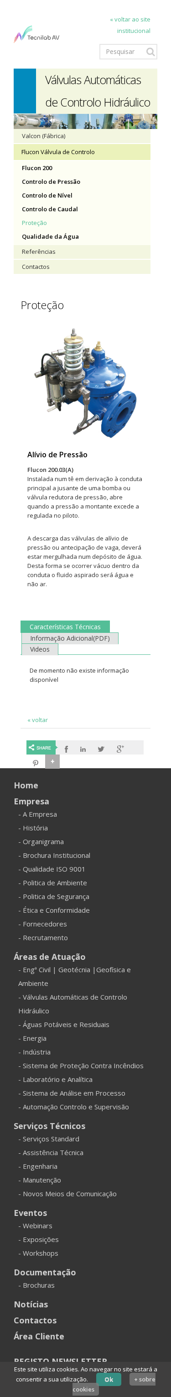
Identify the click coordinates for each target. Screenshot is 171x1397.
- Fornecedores (42, 923)
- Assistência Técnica (50, 1152)
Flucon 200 (37, 168)
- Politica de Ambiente (52, 882)
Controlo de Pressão (51, 181)
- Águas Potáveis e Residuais (63, 1024)
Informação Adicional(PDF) (70, 638)
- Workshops (38, 1253)
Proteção (34, 223)
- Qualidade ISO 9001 (52, 868)
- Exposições (38, 1239)
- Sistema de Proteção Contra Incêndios (81, 1065)
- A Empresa (37, 814)
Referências (39, 251)
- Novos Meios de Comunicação (67, 1193)
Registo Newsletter (60, 1361)
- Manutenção (39, 1179)
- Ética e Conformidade (54, 910)
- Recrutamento (43, 937)
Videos (40, 649)
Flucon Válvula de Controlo (58, 152)
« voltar (37, 720)
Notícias (31, 1304)
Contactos (36, 266)
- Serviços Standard (48, 1138)
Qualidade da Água (50, 236)
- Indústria (34, 1051)
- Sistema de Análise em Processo (71, 1092)
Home (26, 785)
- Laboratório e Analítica (55, 1079)
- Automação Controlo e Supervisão (73, 1106)
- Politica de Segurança (53, 896)
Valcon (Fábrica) (43, 136)
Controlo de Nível (47, 195)
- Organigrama (41, 841)
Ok (108, 1379)
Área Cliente (39, 1336)
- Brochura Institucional (54, 855)
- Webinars (35, 1225)
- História (33, 827)
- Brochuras (36, 1285)
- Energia (32, 1038)
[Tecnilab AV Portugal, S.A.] (36, 33)
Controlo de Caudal (50, 209)
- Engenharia (37, 1166)
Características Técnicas (65, 626)
